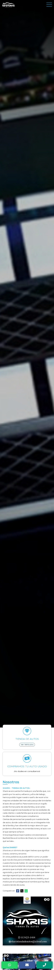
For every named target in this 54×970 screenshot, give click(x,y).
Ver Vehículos (27, 744)
